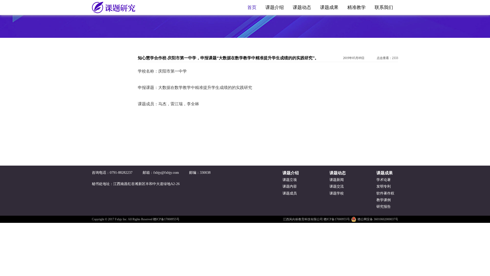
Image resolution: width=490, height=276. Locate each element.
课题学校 (336, 193)
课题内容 (290, 186)
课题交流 (336, 186)
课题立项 (290, 180)
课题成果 (329, 7)
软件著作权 (385, 193)
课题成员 (290, 193)
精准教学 (356, 7)
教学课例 (383, 200)
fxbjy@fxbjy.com (166, 173)
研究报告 (383, 207)
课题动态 (302, 7)
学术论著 (383, 180)
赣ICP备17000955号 (166, 219)
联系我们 (384, 7)
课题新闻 (336, 180)
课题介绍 (274, 7)
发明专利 (383, 186)
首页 (251, 7)
